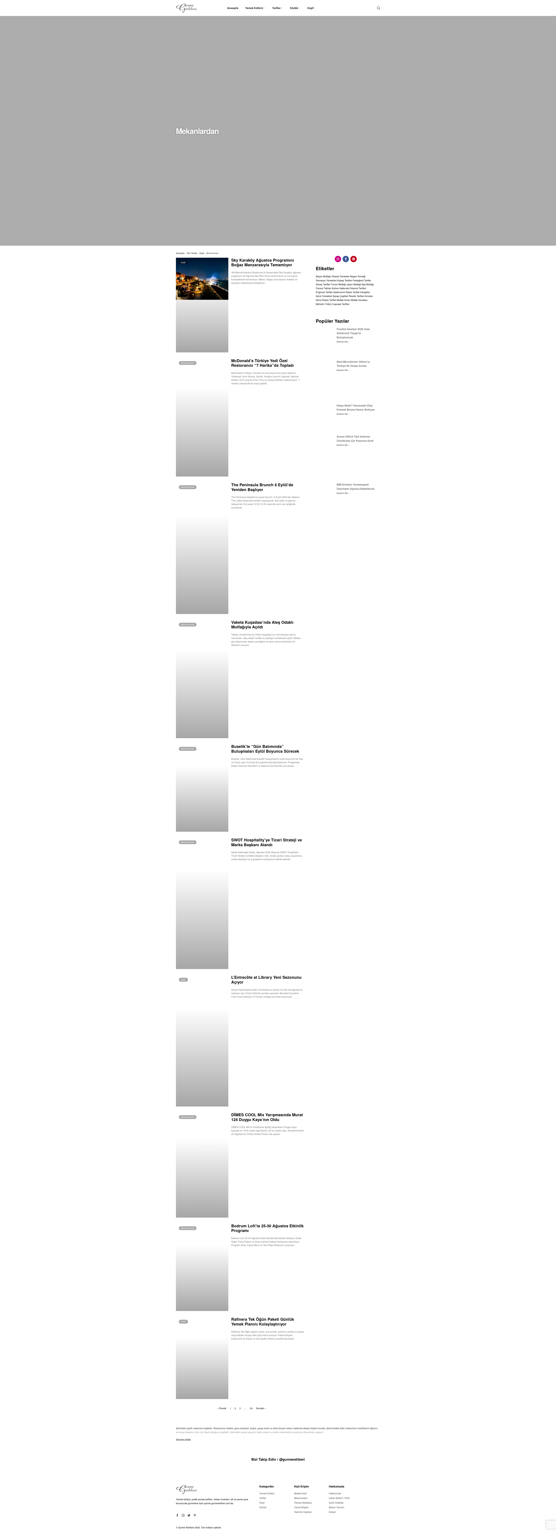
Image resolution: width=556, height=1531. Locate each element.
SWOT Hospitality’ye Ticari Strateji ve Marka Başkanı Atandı (266, 842)
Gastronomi (339, 292)
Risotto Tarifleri (356, 296)
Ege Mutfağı (368, 284)
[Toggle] (183, 1439)
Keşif (202, 253)
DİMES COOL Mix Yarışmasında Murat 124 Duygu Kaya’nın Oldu (267, 1117)
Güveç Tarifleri (323, 284)
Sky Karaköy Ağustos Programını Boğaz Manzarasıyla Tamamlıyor (262, 262)
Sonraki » (261, 1408)
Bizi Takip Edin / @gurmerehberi (278, 1459)
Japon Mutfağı (353, 284)
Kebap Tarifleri (344, 280)
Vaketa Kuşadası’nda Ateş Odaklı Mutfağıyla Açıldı (262, 624)
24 (251, 1408)
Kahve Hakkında (340, 288)
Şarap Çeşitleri (340, 296)
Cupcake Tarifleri (340, 304)
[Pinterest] (353, 259)
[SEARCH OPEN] (378, 8)
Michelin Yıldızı (323, 304)
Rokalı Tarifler (329, 300)
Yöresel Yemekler (340, 276)
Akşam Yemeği (357, 276)
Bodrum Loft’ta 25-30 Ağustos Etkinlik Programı (267, 1228)
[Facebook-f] (346, 259)
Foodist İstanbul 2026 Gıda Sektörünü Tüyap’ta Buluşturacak (353, 333)
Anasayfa (180, 253)
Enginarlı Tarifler (324, 292)
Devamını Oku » (238, 290)
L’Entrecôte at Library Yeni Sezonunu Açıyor (266, 979)
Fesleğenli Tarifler (362, 280)
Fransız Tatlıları (323, 288)
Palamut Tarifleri (358, 288)
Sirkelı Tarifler (353, 292)
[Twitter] (189, 1515)
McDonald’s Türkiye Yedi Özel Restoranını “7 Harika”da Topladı (262, 363)
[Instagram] (338, 259)
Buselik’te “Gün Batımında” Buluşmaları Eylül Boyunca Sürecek (265, 748)
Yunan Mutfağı (338, 284)
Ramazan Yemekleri (326, 280)
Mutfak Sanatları (359, 300)
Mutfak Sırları (343, 300)
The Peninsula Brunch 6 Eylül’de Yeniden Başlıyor (262, 487)
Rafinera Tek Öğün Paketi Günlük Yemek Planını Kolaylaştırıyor (262, 1321)
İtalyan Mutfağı (323, 276)
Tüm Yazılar (192, 253)
